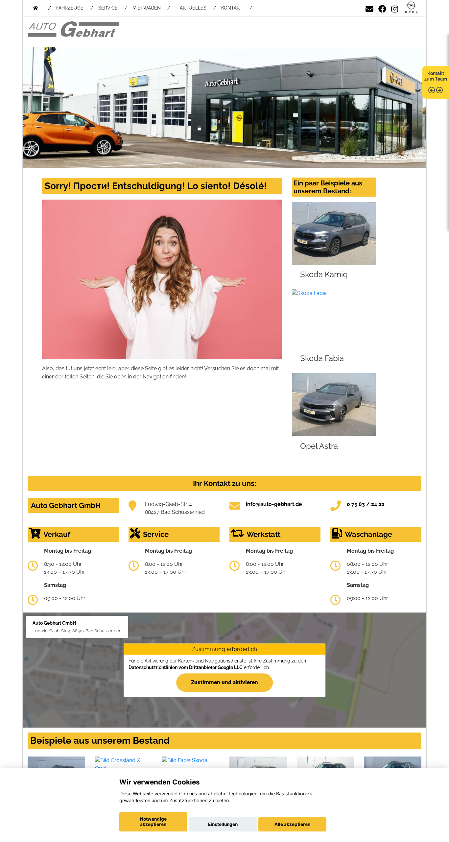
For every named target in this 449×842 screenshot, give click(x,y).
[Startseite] (411, 7)
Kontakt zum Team (435, 76)
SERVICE (108, 8)
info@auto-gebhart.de (274, 504)
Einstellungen (223, 824)
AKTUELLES (193, 8)
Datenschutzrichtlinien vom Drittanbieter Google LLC (186, 667)
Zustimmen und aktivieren (224, 682)
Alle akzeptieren (292, 824)
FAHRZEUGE (69, 8)
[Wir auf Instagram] (394, 7)
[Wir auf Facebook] (382, 7)
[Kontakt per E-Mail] (369, 7)
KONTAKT (232, 8)
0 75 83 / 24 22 (365, 504)
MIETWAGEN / (151, 8)
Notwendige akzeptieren (153, 821)
